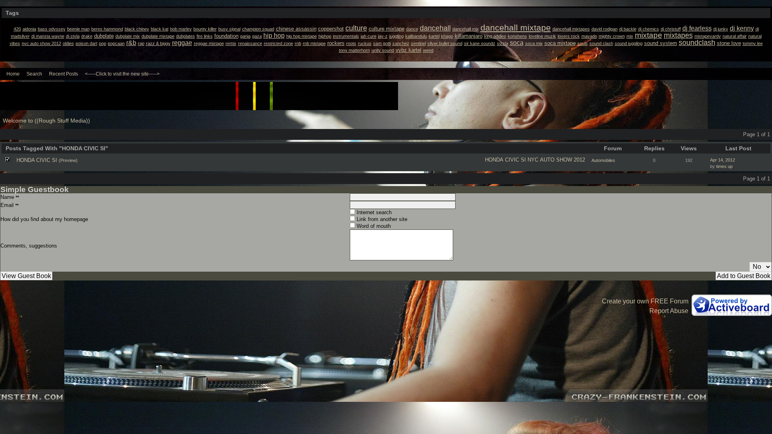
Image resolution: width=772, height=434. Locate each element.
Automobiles (603, 160)
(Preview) (68, 160)
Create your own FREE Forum (645, 301)
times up (724, 166)
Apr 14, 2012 (722, 160)
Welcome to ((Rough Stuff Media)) (46, 121)
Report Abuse (668, 310)
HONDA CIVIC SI (505, 160)
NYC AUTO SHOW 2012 (556, 160)
